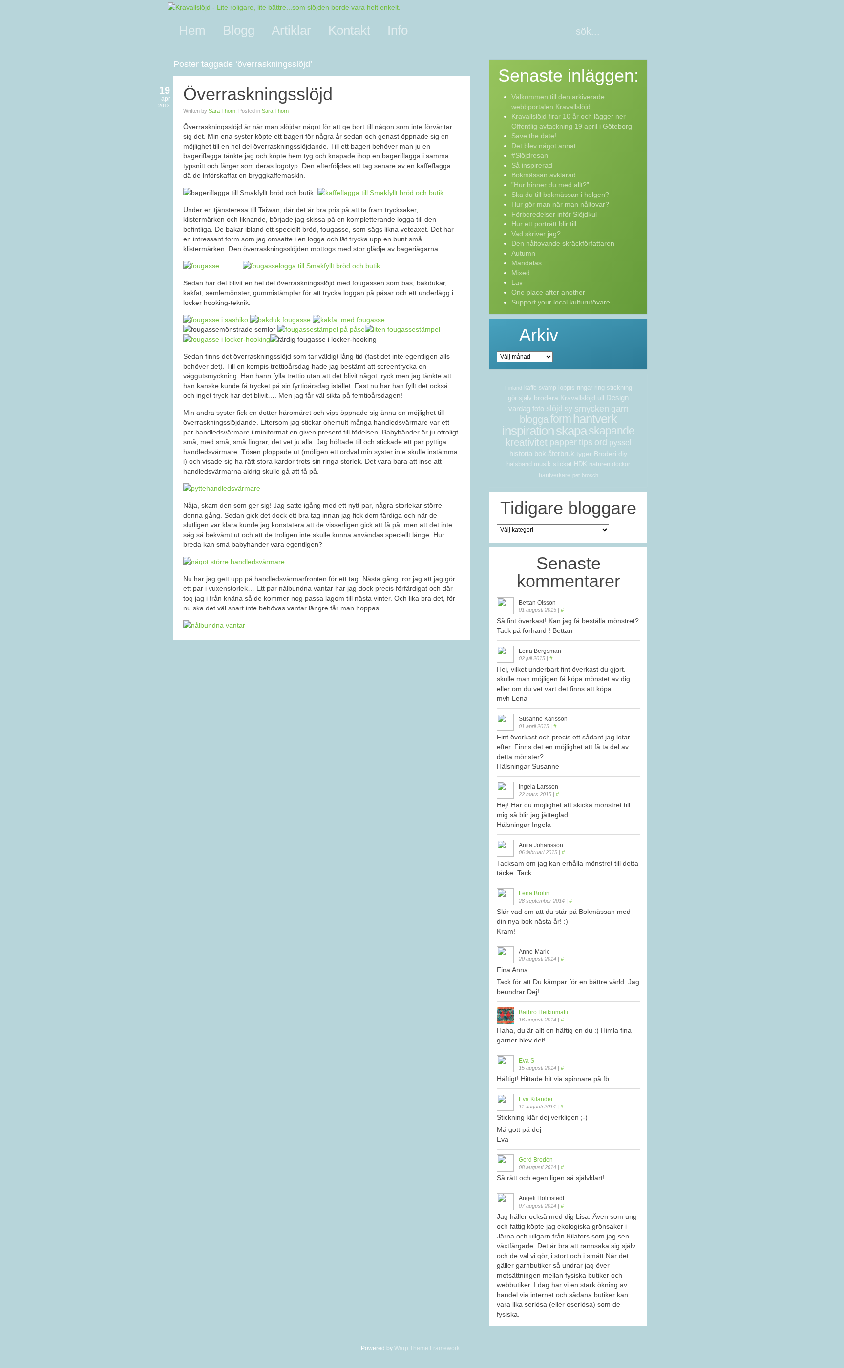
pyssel (620, 442)
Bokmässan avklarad (543, 175)
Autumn (523, 253)
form (560, 419)
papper (563, 442)
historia (520, 453)
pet (576, 475)
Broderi (605, 453)
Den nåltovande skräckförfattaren (562, 243)
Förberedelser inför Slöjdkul (554, 214)
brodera (546, 398)
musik (542, 464)
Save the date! (533, 136)
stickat (562, 464)
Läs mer (455, 650)
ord (600, 442)
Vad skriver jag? (536, 234)
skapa (571, 430)
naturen (599, 464)
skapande (611, 430)
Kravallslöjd (577, 398)
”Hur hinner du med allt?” (550, 185)
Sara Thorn (222, 111)
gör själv (520, 398)
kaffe (530, 387)
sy (568, 408)
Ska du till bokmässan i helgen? (560, 194)
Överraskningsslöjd (258, 94)
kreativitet (527, 442)
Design (617, 397)
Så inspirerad (531, 165)
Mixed (520, 273)
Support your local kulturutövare (560, 302)
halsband (519, 464)
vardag (519, 408)
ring (599, 387)
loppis (566, 387)
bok (540, 453)
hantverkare (554, 475)
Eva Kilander (536, 1099)
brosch (590, 475)
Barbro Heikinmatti (543, 1012)
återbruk (561, 453)
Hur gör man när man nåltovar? (560, 204)
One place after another (548, 292)
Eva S (526, 1060)
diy (622, 453)
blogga (534, 419)
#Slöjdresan (529, 155)
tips (585, 442)
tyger (584, 453)
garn (620, 408)
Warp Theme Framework (427, 1348)
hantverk (595, 419)
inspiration (528, 430)
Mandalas (526, 263)
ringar (584, 387)
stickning (619, 387)
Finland (513, 388)
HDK (580, 464)
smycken (591, 408)
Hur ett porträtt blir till (543, 224)
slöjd (554, 408)
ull (600, 398)
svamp (547, 387)
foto (538, 408)
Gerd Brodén (536, 1159)
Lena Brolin (534, 893)
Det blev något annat (543, 146)
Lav (517, 282)
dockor (621, 464)
